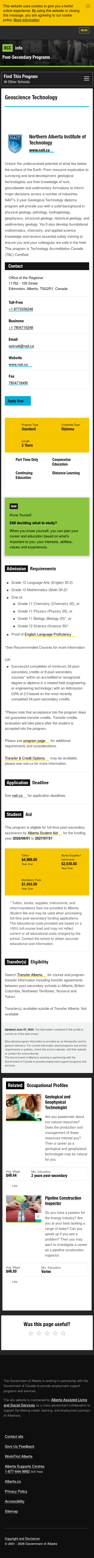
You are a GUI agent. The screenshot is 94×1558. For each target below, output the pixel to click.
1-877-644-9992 (17, 1471)
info (13, 48)
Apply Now (16, 401)
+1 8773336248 (21, 308)
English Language (48, 634)
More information (26, 19)
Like (59, 31)
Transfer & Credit (25, 757)
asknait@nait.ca (21, 345)
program (34, 740)
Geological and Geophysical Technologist (57, 1102)
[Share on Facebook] (22, 115)
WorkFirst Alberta (18, 1456)
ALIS (29, 32)
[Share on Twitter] (8, 115)
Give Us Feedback (19, 1446)
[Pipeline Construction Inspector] (23, 1214)
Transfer (29, 974)
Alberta (13, 32)
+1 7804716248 (21, 327)
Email (49, 115)
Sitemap (11, 1511)
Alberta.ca (13, 1481)
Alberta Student (43, 832)
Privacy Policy (16, 1491)
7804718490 (18, 382)
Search (70, 32)
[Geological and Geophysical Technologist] (23, 1113)
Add (47, 32)
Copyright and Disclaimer (22, 1538)
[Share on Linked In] (35, 115)
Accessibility (15, 1501)
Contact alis (14, 1436)
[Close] (88, 6)
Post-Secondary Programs (26, 57)
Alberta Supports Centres (25, 1466)
